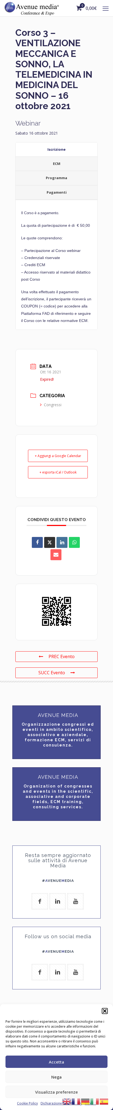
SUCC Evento (51, 673)
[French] (76, 1101)
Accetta (56, 1062)
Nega (56, 1077)
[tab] (56, 150)
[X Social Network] (49, 542)
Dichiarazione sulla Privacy (61, 1103)
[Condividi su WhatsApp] (74, 542)
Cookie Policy (27, 1103)
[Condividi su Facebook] (37, 542)
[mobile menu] (105, 8)
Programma (56, 177)
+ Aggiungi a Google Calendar (58, 456)
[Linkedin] (61, 542)
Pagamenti (57, 192)
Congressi (52, 404)
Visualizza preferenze (56, 1092)
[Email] (55, 554)
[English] (67, 1101)
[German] (85, 1101)
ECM (56, 163)
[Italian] (95, 1101)
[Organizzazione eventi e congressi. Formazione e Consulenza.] (31, 8)
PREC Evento (62, 656)
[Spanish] (104, 1101)
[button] (105, 1011)
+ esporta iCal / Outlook (58, 472)
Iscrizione (56, 149)
